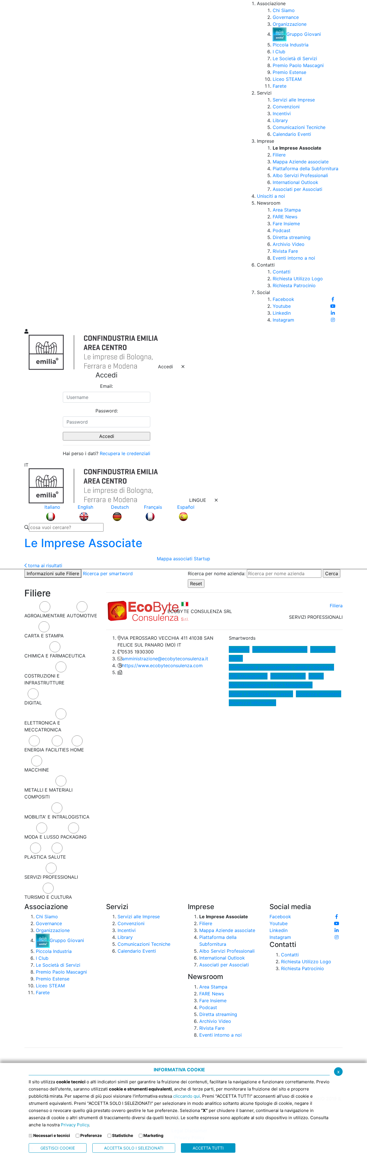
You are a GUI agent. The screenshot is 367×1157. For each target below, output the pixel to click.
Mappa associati (174, 558)
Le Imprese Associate (83, 543)
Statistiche (122, 1135)
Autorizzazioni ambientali (279, 649)
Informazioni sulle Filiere (53, 573)
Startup (202, 558)
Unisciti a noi (271, 196)
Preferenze (91, 1135)
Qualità (316, 676)
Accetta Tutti (208, 1148)
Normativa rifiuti (288, 676)
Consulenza (322, 649)
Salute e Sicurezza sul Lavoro (261, 694)
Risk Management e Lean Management (271, 685)
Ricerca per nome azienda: (216, 573)
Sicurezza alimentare (318, 694)
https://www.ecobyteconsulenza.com (162, 665)
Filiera (336, 605)
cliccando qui (186, 1096)
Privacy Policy (75, 1124)
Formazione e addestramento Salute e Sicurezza (281, 667)
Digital (236, 658)
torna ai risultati (44, 565)
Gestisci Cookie (57, 1148)
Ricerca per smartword (108, 573)
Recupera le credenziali (125, 453)
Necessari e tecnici (51, 1135)
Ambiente (239, 649)
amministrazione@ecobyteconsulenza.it (165, 658)
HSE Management (248, 676)
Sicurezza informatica (252, 703)
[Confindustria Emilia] (31, 164)
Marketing (153, 1135)
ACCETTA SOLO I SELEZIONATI (133, 1148)
